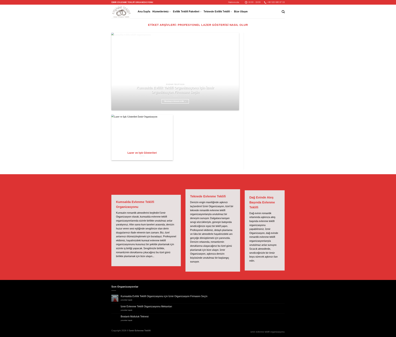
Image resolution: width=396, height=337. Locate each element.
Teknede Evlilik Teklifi (217, 11)
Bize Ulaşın (241, 11)
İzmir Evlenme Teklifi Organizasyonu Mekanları (146, 306)
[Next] (232, 71)
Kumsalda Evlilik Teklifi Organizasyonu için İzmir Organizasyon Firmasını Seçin (175, 90)
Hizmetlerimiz (160, 11)
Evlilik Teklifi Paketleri (186, 11)
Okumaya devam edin (175, 101)
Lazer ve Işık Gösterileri (142, 152)
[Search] (283, 11)
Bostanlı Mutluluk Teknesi (135, 316)
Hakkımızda (233, 2)
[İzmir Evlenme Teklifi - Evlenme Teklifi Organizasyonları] (122, 12)
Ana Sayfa (144, 11)
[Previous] (118, 71)
